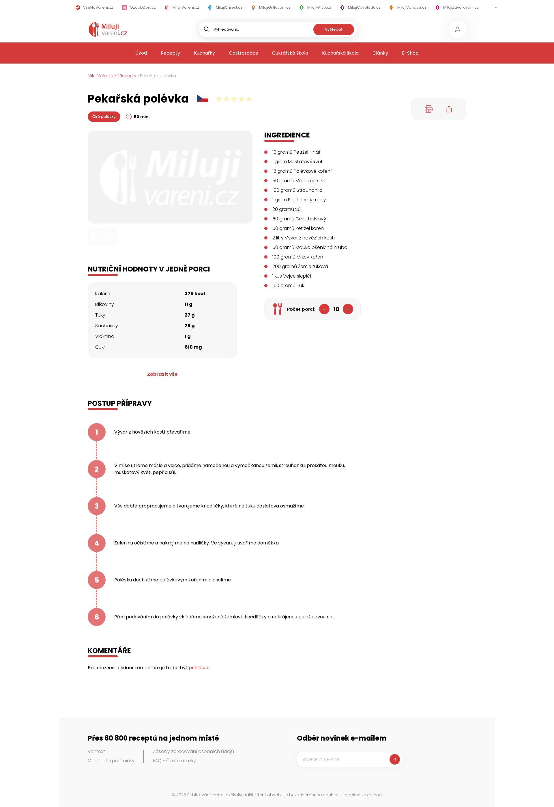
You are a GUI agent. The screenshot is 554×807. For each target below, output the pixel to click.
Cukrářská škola (290, 53)
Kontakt (96, 751)
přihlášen (199, 667)
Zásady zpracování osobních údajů (193, 751)
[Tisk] (429, 109)
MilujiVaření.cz (102, 76)
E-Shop (410, 53)
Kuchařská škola (340, 53)
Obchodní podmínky (111, 760)
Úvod (141, 53)
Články (380, 53)
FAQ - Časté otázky (174, 760)
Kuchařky (204, 53)
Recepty (170, 53)
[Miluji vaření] (108, 29)
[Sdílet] (449, 109)
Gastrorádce (243, 53)
